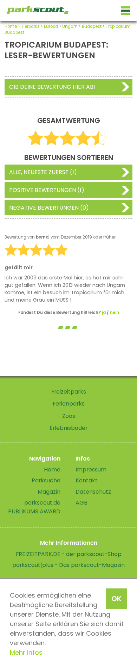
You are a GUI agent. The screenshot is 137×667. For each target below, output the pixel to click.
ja (104, 312)
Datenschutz (93, 492)
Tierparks (30, 26)
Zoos (68, 416)
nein (114, 312)
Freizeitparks (68, 392)
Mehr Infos (26, 652)
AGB (81, 503)
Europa (51, 26)
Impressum (91, 469)
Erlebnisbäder (68, 428)
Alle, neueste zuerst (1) (43, 172)
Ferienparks (69, 404)
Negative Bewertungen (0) (49, 208)
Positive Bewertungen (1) (46, 190)
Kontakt (87, 480)
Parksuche (46, 480)
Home (11, 26)
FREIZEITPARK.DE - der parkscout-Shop (69, 554)
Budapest (92, 26)
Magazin (49, 492)
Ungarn (70, 26)
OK (116, 599)
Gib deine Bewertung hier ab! (52, 87)
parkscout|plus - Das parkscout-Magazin (68, 565)
